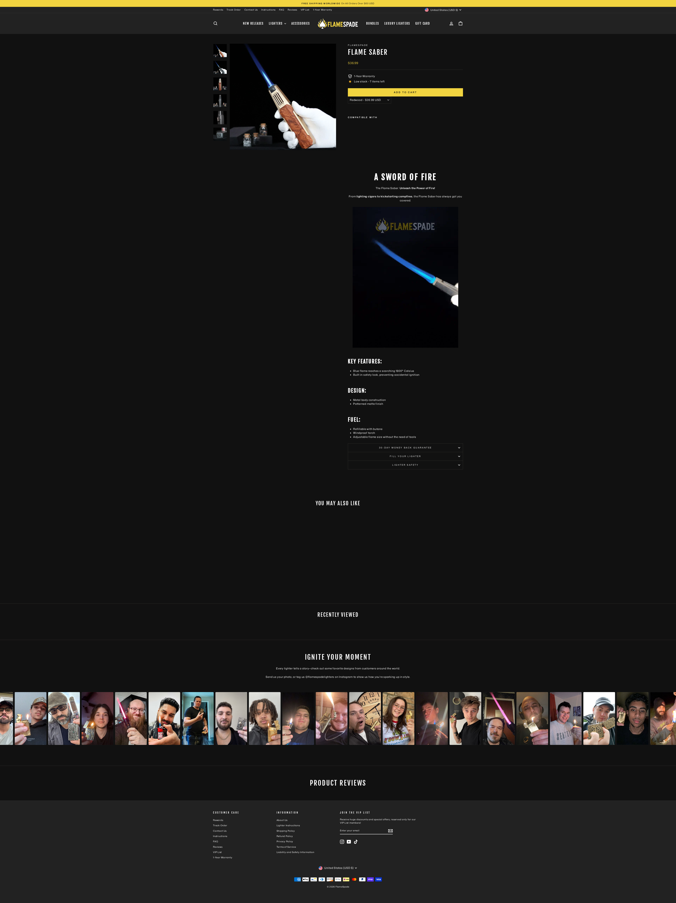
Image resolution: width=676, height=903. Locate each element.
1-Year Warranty (322, 9)
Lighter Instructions (288, 825)
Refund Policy (285, 836)
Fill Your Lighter (405, 456)
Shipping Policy (286, 830)
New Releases (253, 23)
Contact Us (251, 9)
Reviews (292, 9)
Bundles (372, 23)
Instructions (268, 9)
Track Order (234, 9)
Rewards (218, 9)
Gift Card (422, 23)
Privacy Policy (285, 841)
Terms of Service (286, 846)
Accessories (300, 23)
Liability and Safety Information (295, 852)
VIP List (305, 9)
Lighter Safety (405, 464)
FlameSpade (358, 45)
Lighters (276, 23)
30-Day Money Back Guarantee (405, 447)
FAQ (281, 9)
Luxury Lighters (397, 23)
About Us (282, 820)
